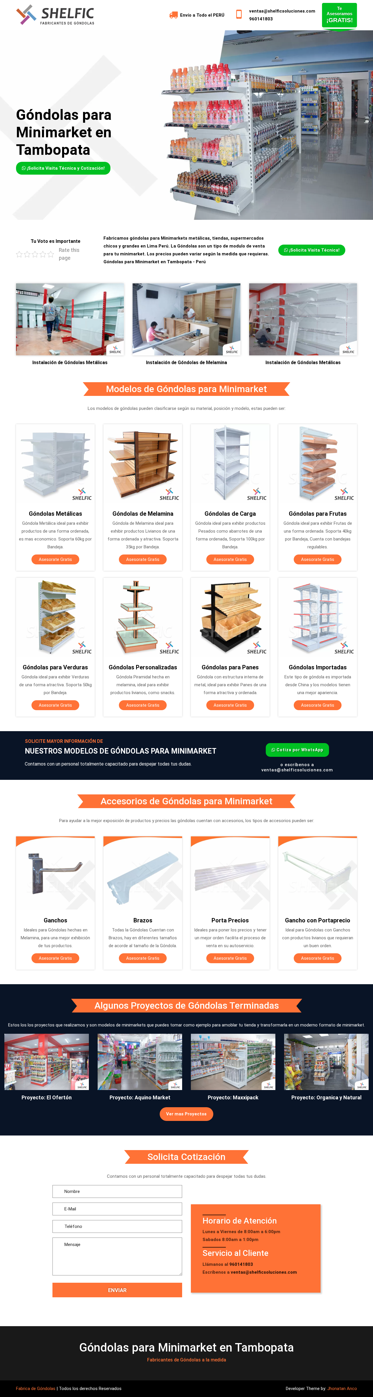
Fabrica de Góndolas (35, 1388)
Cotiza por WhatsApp (299, 749)
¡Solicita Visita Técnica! (313, 250)
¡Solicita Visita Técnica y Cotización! (65, 168)
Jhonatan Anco (342, 1388)
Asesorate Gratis (55, 559)
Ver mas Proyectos (186, 1114)
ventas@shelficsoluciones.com (297, 770)
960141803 (241, 1264)
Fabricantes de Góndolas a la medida (186, 1360)
